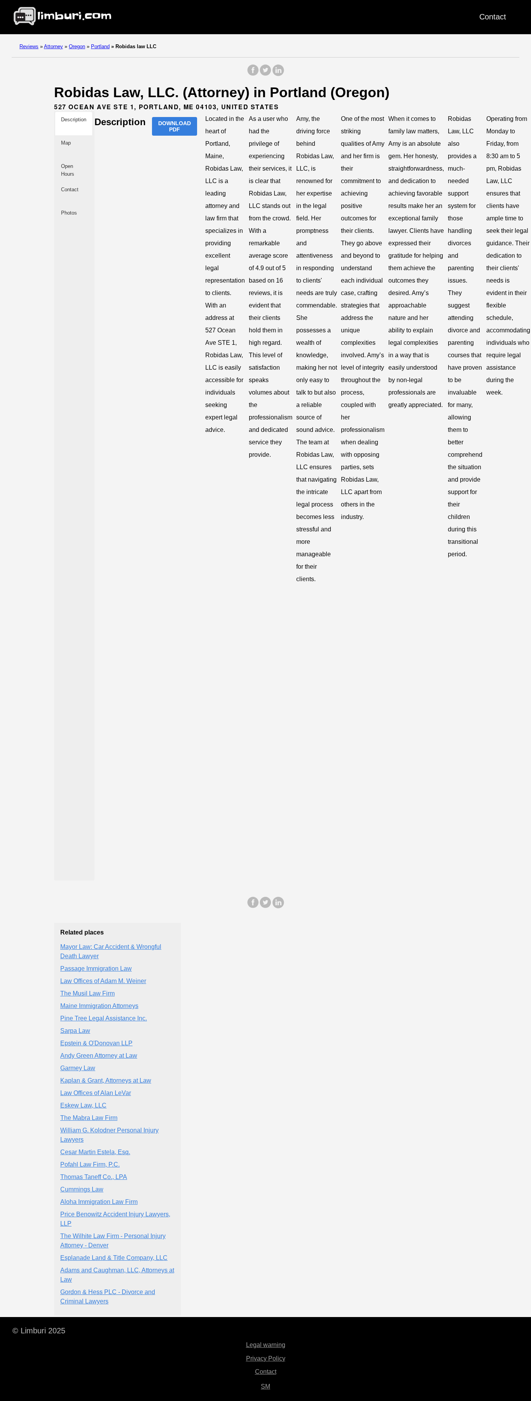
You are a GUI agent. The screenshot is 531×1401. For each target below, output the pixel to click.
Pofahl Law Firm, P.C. (90, 1164)
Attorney (53, 46)
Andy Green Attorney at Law (98, 1055)
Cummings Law (81, 1189)
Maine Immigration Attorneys (99, 1006)
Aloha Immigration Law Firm (99, 1201)
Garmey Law (77, 1068)
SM (265, 1386)
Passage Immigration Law (96, 968)
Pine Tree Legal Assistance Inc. (103, 1018)
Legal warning (265, 1345)
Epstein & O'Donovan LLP (96, 1043)
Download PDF (174, 126)
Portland (100, 46)
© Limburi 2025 (38, 1330)
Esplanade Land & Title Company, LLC (114, 1257)
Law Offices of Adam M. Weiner (103, 981)
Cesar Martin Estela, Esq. (95, 1152)
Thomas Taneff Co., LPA (93, 1177)
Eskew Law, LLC (83, 1105)
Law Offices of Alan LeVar (95, 1093)
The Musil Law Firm (87, 993)
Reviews (28, 46)
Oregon (77, 46)
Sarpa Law (75, 1030)
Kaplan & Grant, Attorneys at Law (105, 1080)
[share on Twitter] (265, 74)
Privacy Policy (265, 1358)
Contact (492, 16)
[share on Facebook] (253, 74)
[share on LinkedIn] (278, 74)
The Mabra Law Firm (88, 1118)
